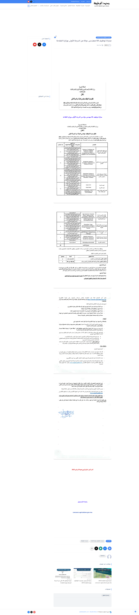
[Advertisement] (69, 23)
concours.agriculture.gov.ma (82, 512)
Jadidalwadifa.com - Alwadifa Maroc (88, 612)
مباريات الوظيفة (80, 5)
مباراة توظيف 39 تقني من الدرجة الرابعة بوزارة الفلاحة (62, 582)
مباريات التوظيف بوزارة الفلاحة (103, 37)
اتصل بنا (83, 1)
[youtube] (28, 2)
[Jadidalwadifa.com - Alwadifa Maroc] (101, 4)
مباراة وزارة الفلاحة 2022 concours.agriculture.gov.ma (103, 582)
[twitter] (31, 2)
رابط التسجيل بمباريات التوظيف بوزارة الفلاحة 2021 (82, 582)
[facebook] (34, 2)
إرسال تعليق (106, 595)
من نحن (88, 1)
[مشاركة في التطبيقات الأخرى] (92, 548)
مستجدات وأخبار (44, 5)
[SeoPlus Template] (110, 612)
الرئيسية (87, 5)
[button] (105, 548)
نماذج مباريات (63, 5)
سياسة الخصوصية (75, 1)
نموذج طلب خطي (54, 5)
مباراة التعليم (71, 5)
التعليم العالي (33, 5)
